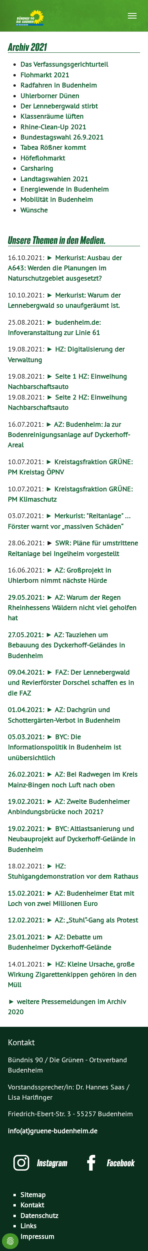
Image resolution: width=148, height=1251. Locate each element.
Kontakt (32, 1205)
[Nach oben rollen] (129, 1232)
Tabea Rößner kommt (53, 147)
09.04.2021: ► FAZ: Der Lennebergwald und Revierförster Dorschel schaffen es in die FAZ (71, 682)
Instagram (52, 1163)
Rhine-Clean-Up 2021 (53, 127)
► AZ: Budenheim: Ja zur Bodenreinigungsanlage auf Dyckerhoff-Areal (69, 435)
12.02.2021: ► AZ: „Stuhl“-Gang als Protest (73, 920)
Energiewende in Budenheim (65, 189)
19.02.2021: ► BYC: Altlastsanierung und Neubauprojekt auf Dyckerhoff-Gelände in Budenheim (71, 839)
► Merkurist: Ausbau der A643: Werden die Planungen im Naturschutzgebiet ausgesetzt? (65, 268)
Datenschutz (39, 1215)
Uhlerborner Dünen (50, 95)
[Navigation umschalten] (132, 16)
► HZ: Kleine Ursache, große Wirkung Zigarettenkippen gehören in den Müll (72, 974)
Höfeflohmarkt (43, 158)
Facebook (121, 1163)
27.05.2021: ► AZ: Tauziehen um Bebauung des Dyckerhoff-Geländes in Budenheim (66, 645)
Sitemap (33, 1194)
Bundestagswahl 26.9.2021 (62, 137)
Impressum (37, 1236)
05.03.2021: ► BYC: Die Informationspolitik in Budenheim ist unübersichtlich (64, 747)
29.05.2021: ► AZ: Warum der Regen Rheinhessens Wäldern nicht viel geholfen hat (72, 608)
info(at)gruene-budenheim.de (52, 1130)
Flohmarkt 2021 (45, 75)
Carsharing (37, 168)
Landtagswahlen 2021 (54, 179)
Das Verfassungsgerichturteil (64, 64)
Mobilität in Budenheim (57, 199)
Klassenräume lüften (52, 116)
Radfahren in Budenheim (59, 85)
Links (29, 1225)
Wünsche (34, 210)
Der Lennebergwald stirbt (59, 106)
